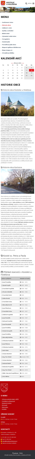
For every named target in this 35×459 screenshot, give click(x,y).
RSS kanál (4, 405)
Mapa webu (5, 407)
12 (31, 70)
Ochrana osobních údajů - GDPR (10, 399)
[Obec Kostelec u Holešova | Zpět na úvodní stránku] (3, 3)
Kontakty (4, 409)
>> (23, 63)
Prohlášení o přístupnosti (8, 401)
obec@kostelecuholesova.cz (9, 441)
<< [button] (12, 63)
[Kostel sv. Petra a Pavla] (17, 104)
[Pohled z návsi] (17, 182)
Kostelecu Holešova (11, 3)
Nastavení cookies (6, 403)
